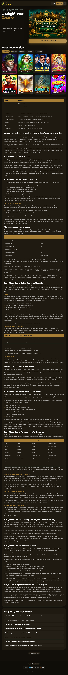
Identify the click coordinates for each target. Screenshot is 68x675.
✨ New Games (14, 51)
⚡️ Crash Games (30, 51)
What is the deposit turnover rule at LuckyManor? (18, 637)
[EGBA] (36, 667)
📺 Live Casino (22, 51)
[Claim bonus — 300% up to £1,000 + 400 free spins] (47, 23)
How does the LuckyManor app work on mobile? (17, 624)
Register (59, 3)
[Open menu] (64, 3)
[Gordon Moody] (42, 667)
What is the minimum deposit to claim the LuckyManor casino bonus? (23, 616)
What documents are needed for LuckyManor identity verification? (23, 628)
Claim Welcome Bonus (47, 41)
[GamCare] (25, 667)
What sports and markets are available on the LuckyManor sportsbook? (24, 645)
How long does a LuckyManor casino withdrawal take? (19, 620)
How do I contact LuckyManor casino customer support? (20, 641)
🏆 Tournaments (39, 51)
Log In (53, 3)
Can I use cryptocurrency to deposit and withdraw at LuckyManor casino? (24, 633)
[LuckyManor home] (6, 3)
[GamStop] (31, 667)
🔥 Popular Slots (6, 51)
